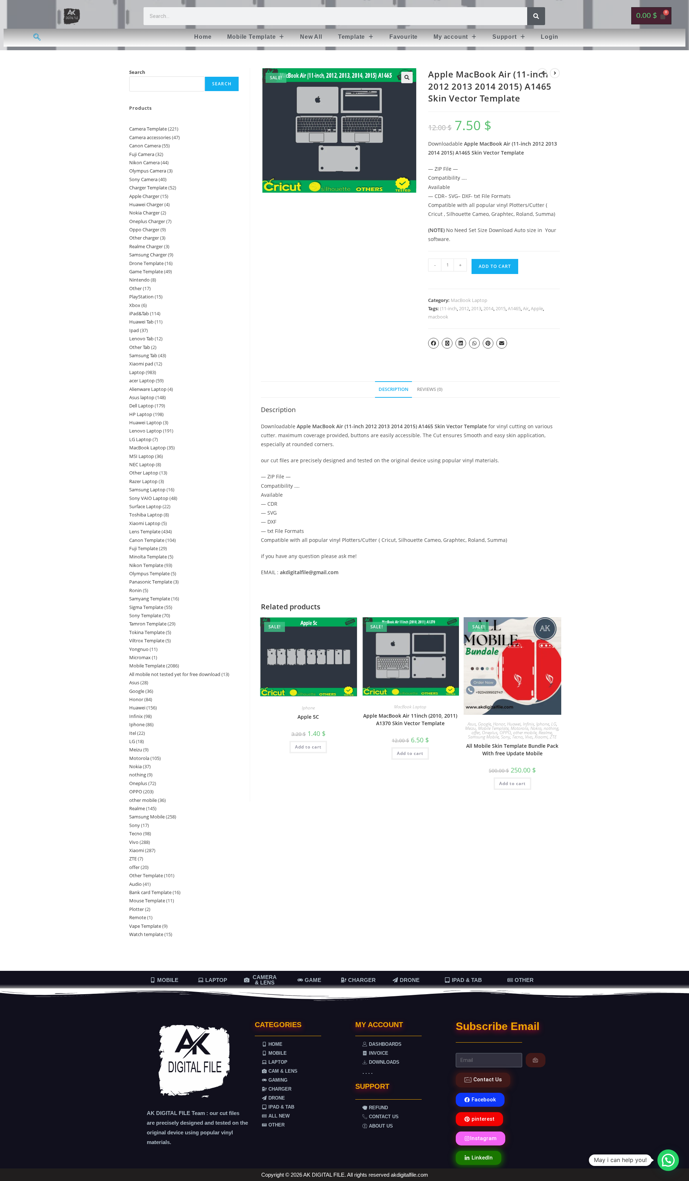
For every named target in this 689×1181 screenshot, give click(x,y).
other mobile (524, 732)
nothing (551, 728)
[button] (255, 37)
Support (504, 37)
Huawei (514, 724)
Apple (537, 308)
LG (553, 724)
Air (526, 308)
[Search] (536, 16)
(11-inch (448, 308)
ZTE (553, 737)
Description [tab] (393, 389)
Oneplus (489, 732)
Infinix (528, 724)
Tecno (517, 737)
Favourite (403, 37)
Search (137, 72)
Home (202, 37)
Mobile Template (251, 37)
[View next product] (555, 73)
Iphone (308, 708)
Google (484, 724)
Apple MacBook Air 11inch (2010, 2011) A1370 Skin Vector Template (410, 719)
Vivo (529, 737)
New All (311, 37)
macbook (438, 316)
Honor (499, 724)
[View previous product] (542, 73)
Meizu (470, 728)
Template (351, 37)
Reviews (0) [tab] (429, 389)
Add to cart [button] (308, 747)
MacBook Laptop (469, 300)
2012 (464, 308)
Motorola (519, 728)
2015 (501, 308)
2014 (488, 308)
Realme (545, 732)
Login (549, 37)
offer (476, 732)
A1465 (514, 308)
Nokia (536, 728)
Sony (505, 737)
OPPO (505, 732)
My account (450, 37)
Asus (472, 724)
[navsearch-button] (37, 37)
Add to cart (495, 266)
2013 (476, 308)
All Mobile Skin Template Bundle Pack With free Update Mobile (512, 749)
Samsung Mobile (483, 737)
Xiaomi (541, 737)
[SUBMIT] (535, 1060)
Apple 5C (308, 716)
